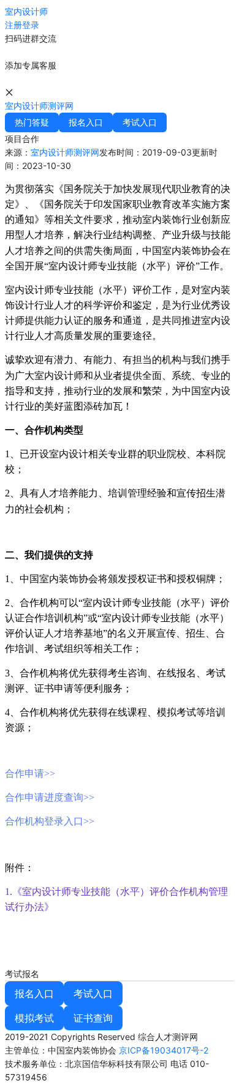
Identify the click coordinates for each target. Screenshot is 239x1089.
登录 (30, 25)
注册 (13, 25)
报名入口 (34, 993)
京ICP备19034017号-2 (163, 1050)
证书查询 (93, 1018)
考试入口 (93, 993)
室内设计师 (26, 11)
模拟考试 (34, 1018)
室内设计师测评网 (39, 105)
